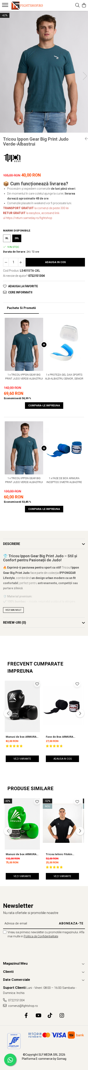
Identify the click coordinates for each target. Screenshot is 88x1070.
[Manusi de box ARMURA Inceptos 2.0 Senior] (22, 705)
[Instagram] (61, 1015)
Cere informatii (20, 292)
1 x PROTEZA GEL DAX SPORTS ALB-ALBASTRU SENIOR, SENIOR (64, 376)
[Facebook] (26, 1015)
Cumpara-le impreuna (44, 405)
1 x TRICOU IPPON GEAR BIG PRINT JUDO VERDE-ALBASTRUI (24, 376)
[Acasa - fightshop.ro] (26, 5)
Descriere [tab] (11, 544)
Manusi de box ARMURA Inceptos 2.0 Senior (21, 736)
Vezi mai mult (13, 610)
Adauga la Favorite (23, 286)
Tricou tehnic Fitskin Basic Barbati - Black (59, 854)
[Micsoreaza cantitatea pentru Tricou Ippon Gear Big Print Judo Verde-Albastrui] (6, 262)
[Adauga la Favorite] (37, 684)
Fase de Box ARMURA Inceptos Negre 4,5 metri (62, 736)
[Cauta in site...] (77, 5)
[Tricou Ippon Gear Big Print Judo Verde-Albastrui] (44, 72)
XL (6, 238)
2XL (17, 238)
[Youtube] (38, 1015)
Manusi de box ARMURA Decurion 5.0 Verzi (21, 854)
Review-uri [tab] (14, 622)
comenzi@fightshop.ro (23, 1005)
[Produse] (5, 6)
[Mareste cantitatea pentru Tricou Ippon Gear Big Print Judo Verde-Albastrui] (21, 262)
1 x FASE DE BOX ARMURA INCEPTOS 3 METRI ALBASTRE (64, 480)
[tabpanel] (44, 72)
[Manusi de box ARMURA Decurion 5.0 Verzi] (22, 823)
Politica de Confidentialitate (41, 936)
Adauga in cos (55, 262)
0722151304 (16, 1000)
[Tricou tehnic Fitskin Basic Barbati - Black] (62, 823)
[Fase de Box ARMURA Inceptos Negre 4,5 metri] (62, 705)
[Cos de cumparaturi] (84, 5)
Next (84, 76)
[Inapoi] (85, 138)
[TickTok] (50, 1015)
